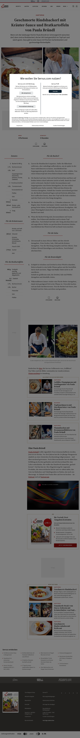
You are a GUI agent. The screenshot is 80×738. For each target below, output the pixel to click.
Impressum (19, 125)
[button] (55, 91)
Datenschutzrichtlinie (38, 125)
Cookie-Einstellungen (59, 125)
